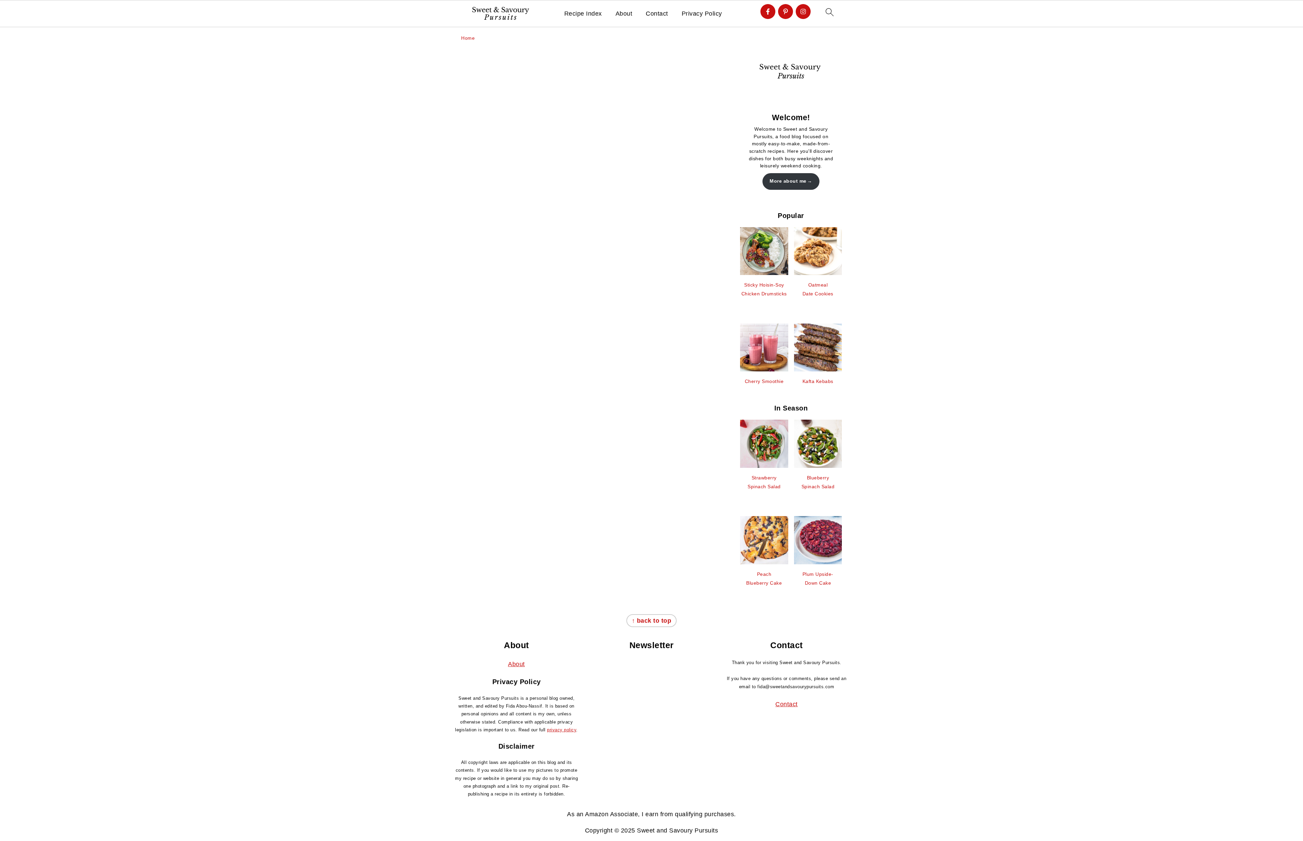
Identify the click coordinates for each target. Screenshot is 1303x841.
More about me (788, 181)
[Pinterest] (785, 11)
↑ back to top (652, 620)
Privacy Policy (702, 13)
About (624, 13)
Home (468, 38)
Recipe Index (583, 13)
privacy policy (561, 729)
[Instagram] (803, 11)
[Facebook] (767, 11)
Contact (657, 13)
